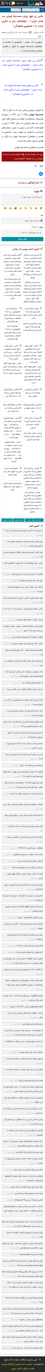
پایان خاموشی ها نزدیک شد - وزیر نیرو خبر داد (27, 1348)
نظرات (36, 191)
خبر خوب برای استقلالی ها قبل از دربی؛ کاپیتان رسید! (25, 689)
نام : (41, 215)
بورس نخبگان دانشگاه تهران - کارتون (30, 917)
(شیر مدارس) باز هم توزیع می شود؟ (30, 1080)
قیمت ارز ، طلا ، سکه (34, 520)
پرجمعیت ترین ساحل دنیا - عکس (31, 765)
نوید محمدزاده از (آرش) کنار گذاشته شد (29, 1152)
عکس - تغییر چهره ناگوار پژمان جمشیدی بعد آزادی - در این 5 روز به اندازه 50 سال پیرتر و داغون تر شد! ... (12, 370)
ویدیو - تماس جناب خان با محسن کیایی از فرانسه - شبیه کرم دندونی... (32, 436)
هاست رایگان (28, 1368)
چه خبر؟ (19, 3)
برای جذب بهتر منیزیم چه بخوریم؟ (31, 580)
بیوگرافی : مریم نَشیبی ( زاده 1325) (31, 848)
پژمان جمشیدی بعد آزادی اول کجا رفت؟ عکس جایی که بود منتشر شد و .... (32, 328)
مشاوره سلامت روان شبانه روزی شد (30, 1052)
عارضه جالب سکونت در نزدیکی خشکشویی (28, 854)
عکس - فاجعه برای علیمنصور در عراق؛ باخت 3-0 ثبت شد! (23, 609)
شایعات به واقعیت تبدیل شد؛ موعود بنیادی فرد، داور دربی (23, 804)
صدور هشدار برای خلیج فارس (33, 1024)
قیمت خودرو (7, 520)
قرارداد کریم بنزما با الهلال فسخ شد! (31, 1254)
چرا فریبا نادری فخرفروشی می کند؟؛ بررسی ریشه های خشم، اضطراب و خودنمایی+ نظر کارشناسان (12, 332)
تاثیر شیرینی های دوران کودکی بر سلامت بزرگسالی (25, 826)
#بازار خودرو (15, 9)
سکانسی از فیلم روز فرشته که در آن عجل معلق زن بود (32, 408)
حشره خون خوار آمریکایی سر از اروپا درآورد (28, 1169)
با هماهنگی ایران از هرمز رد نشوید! (31, 1319)
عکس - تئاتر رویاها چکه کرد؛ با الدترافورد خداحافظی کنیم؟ (23, 563)
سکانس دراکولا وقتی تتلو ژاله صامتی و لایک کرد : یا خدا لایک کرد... (12, 408)
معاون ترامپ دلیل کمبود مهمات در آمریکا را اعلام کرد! (24, 1069)
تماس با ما (27, 1364)
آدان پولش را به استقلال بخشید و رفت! (29, 952)
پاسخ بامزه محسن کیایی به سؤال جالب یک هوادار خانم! (12, 486)
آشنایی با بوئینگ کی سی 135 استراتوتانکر (28, 1200)
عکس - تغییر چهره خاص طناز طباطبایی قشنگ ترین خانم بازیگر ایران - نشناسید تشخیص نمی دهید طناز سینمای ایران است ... (33, 374)
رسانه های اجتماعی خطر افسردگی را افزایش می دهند (25, 837)
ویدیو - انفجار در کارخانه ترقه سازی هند (29, 619)
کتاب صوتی (16, 1368)
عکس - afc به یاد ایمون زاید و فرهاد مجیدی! (27, 643)
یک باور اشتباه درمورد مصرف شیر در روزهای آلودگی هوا (24, 815)
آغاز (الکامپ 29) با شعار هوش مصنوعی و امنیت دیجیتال (23, 969)
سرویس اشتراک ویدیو (11, 1364)
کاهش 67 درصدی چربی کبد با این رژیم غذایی (27, 574)
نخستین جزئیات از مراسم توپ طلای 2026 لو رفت (26, 793)
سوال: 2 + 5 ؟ (37, 227)
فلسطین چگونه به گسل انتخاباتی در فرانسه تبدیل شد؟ (24, 1058)
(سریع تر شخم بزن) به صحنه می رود (30, 861)
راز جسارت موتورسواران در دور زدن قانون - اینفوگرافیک (24, 1041)
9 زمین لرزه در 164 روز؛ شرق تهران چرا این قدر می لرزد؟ (24, 530)
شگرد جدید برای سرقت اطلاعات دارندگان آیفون (27, 1187)
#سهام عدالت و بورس (31, 9)
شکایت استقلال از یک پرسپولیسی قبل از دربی (27, 637)
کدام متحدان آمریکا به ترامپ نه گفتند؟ (29, 945)
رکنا (35, 165)
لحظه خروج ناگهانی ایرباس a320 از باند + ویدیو (27, 1006)
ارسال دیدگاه (22, 239)
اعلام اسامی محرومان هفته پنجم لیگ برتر (29, 1193)
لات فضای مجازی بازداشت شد (32, 682)
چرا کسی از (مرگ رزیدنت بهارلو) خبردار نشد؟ (27, 867)
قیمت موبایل (19, 520)
